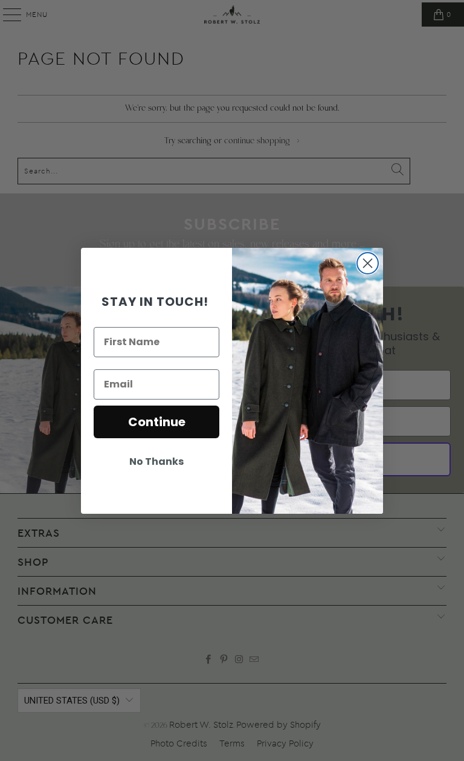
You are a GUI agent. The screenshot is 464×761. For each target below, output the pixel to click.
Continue (156, 421)
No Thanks (156, 461)
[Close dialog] (367, 263)
